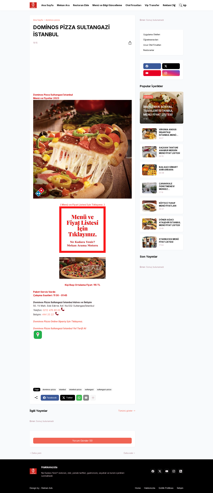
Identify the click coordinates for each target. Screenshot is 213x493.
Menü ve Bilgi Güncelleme (107, 5)
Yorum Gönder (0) (82, 440)
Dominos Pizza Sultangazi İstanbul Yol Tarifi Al (59, 328)
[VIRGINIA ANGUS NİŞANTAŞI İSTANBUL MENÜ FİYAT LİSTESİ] (149, 133)
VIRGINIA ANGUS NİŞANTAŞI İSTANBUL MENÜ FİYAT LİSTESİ (167, 132)
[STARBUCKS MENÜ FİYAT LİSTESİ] (149, 242)
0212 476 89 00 (51, 310)
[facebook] (152, 66)
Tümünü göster (125, 410)
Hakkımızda (149, 488)
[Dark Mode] (174, 5)
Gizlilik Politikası (166, 488)
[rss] (180, 471)
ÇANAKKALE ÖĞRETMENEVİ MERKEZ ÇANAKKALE (166, 186)
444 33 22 (48, 314)
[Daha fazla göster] (93, 398)
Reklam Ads (47, 488)
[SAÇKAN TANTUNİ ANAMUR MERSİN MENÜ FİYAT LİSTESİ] (149, 151)
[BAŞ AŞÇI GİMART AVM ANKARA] (149, 169)
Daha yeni (36, 453)
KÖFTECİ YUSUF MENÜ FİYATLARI (167, 204)
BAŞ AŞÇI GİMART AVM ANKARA (168, 168)
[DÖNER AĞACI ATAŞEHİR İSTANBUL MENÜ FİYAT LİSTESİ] (149, 223)
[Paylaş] (129, 42)
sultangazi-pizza (104, 389)
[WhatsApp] (79, 398)
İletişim (180, 488)
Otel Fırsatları (133, 5)
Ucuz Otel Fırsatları (152, 45)
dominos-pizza (52, 20)
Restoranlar (148, 50)
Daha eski (128, 453)
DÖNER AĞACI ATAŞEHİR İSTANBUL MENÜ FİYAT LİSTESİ (170, 222)
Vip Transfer (152, 5)
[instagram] (171, 73)
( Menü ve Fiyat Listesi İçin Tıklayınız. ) (82, 204)
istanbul (62, 389)
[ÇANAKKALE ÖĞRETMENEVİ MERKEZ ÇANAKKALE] (149, 187)
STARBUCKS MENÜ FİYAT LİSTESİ (169, 240)
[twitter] (171, 66)
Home (138, 488)
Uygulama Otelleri (151, 34)
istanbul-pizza (75, 389)
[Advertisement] (82, 69)
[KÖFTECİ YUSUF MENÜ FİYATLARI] (149, 205)
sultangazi (89, 389)
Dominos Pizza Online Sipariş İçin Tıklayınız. (58, 321)
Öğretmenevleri (150, 39)
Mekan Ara (63, 5)
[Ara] (180, 5)
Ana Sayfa (47, 5)
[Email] (86, 398)
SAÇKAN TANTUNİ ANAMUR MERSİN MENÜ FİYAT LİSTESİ (169, 150)
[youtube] (152, 73)
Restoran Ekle (81, 5)
